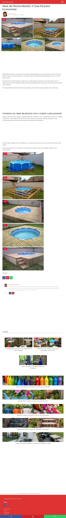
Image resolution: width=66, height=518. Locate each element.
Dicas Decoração (7, 2)
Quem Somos (7, 508)
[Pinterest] (7, 277)
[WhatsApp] (11, 277)
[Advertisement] (21, 62)
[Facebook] (4, 277)
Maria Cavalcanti (11, 13)
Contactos (6, 514)
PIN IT (4, 19)
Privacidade (6, 512)
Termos (5, 510)
